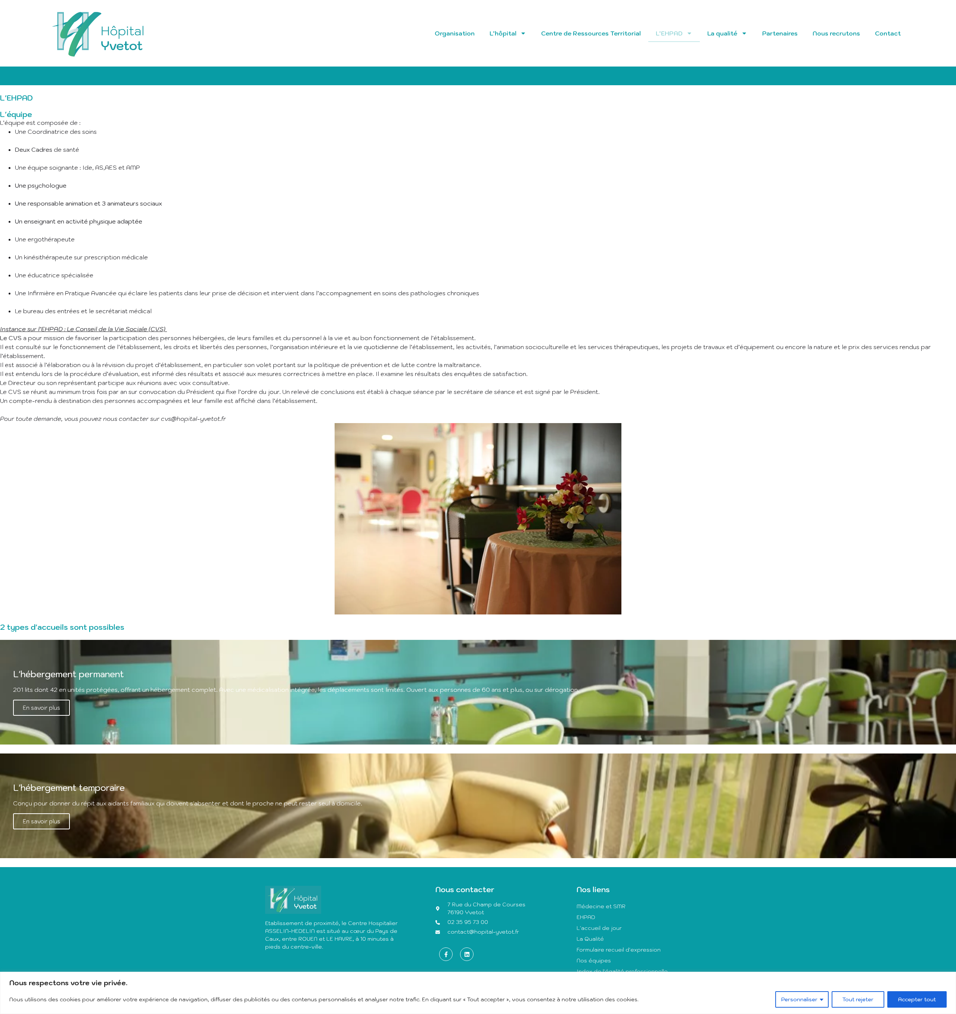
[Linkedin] (467, 954)
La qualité (722, 33)
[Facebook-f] (446, 954)
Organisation (455, 33)
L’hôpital (503, 33)
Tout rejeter (857, 999)
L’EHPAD (669, 33)
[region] (478, 993)
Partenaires (780, 33)
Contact (888, 33)
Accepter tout (917, 999)
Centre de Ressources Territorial (591, 33)
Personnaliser (799, 999)
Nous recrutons (836, 33)
